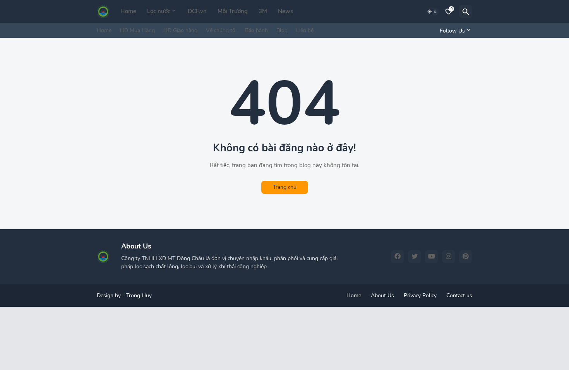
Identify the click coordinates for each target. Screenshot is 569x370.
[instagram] (448, 256)
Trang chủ (284, 187)
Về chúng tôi (221, 30)
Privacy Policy (420, 295)
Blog (282, 30)
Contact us (459, 295)
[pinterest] (465, 256)
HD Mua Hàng (137, 30)
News (285, 11)
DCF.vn (197, 11)
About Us (382, 295)
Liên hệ (305, 30)
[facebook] (397, 256)
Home (128, 11)
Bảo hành (256, 30)
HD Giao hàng (180, 30)
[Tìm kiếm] (465, 11)
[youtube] (431, 256)
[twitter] (414, 256)
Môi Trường (233, 11)
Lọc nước (158, 11)
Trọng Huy (139, 295)
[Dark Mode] (432, 11)
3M (263, 11)
